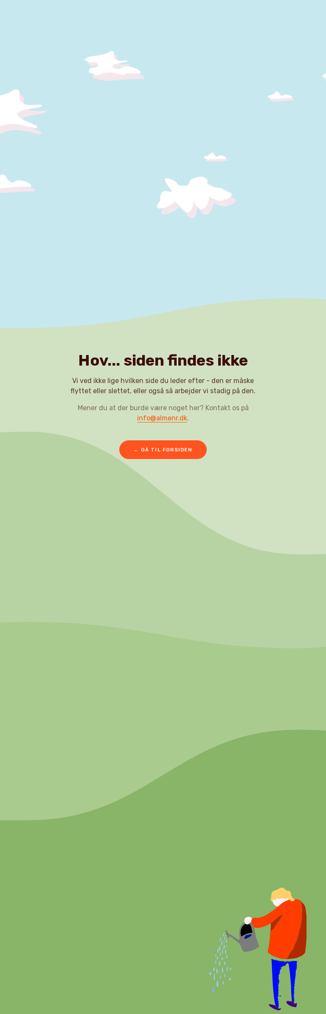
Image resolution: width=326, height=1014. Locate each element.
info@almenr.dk (162, 418)
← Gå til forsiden (162, 450)
